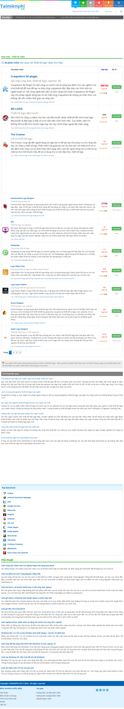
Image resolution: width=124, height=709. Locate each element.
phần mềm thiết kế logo (25, 406)
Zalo (9, 502)
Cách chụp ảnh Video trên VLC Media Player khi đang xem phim (27, 565)
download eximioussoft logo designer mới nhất (29, 215)
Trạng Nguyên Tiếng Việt (83, 577)
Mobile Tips (108, 6)
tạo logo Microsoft (35, 128)
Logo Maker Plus (18, 266)
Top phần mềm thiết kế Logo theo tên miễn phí (20, 427)
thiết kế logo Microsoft (21, 128)
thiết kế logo (18, 102)
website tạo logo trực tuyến (55, 384)
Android (83, 6)
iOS (90, 6)
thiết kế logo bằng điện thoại (35, 278)
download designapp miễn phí (24, 260)
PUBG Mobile (12, 531)
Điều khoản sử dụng (8, 696)
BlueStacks (11, 548)
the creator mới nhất (47, 155)
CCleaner (11, 519)
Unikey (10, 493)
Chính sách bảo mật (8, 698)
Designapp (15, 245)
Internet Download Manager (19, 497)
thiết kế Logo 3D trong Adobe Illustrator (25, 443)
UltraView (11, 540)
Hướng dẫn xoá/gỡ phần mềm (48, 696)
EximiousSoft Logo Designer (22, 198)
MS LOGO (17, 108)
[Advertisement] (62, 38)
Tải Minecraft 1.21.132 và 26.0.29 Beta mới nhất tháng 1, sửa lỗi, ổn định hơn (35, 17)
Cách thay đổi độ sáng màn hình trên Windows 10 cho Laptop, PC (28, 644)
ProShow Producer (15, 544)
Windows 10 (26, 647)
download (12, 7)
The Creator (18, 134)
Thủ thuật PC (118, 6)
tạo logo (25, 102)
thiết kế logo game (33, 297)
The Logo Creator (11, 417)
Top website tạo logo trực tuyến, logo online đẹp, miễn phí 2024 (27, 378)
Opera (29, 601)
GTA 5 (78, 590)
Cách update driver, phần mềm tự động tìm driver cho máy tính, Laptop (31, 622)
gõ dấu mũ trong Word (14, 617)
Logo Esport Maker (19, 284)
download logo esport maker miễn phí (52, 297)
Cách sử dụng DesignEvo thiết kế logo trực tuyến (20, 392)
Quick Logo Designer (19, 329)
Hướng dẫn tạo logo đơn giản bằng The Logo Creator (22, 413)
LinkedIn (107, 690)
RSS (104, 690)
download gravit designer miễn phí (34, 323)
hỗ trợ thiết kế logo (34, 155)
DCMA (2, 702)
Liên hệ (3, 704)
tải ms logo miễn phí (47, 128)
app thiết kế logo (19, 278)
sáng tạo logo (18, 323)
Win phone (99, 6)
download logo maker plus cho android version (59, 278)
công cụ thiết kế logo (20, 155)
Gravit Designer (17, 303)
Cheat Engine (12, 527)
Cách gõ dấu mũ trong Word (13, 609)
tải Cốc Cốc (32, 604)
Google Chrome (13, 506)
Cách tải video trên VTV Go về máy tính (17, 668)
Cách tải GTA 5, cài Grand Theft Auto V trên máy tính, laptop (26, 587)
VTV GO (59, 671)
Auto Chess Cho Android (17, 553)
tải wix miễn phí (19, 239)
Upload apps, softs (43, 698)
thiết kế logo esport (20, 297)
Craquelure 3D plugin (24, 76)
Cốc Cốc (10, 523)
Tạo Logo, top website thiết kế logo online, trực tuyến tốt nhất (25, 403)
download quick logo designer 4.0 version (27, 346)
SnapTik (10, 514)
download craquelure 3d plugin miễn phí (41, 102)
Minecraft (11, 510)
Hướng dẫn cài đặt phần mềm (48, 693)
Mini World (12, 536)
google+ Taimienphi (100, 690)
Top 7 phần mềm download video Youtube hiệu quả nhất (78, 17)
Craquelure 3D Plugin (84, 91)
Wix (12, 222)
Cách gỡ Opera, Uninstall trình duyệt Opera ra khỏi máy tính (26, 598)
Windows (75, 6)
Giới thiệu (4, 693)
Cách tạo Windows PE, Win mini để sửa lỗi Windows (23, 657)
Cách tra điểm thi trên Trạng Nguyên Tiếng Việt (20, 574)
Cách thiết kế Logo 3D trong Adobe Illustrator (19, 438)
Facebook (97, 690)
